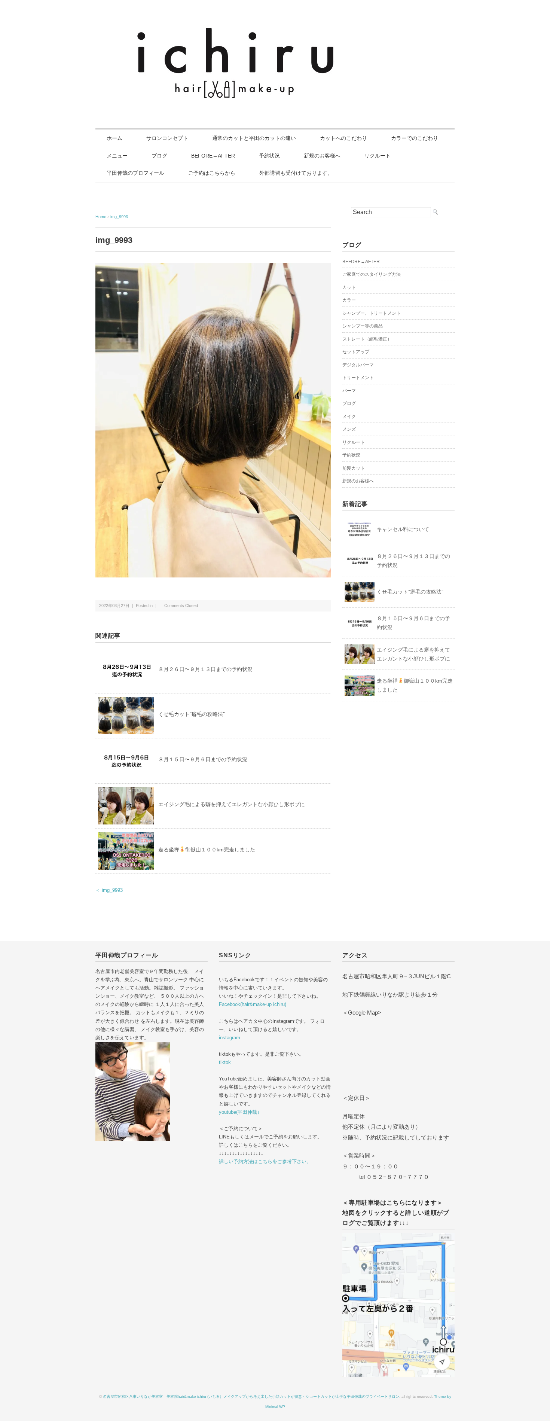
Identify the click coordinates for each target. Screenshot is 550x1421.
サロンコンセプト (167, 138)
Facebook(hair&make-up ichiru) (252, 1004)
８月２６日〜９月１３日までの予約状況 (205, 669)
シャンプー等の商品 (362, 326)
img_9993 (119, 216)
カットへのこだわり (343, 138)
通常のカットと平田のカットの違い (254, 138)
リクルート (377, 156)
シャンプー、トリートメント (371, 313)
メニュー (117, 156)
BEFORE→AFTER (213, 156)
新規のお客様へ (322, 156)
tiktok (225, 1062)
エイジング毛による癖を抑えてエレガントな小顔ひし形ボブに (231, 804)
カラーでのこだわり (414, 138)
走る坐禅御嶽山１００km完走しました (206, 850)
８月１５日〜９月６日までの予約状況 (202, 759)
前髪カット (353, 468)
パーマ (349, 390)
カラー (349, 300)
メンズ (349, 429)
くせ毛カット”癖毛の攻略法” (191, 714)
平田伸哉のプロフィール (135, 173)
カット (349, 287)
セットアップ (355, 351)
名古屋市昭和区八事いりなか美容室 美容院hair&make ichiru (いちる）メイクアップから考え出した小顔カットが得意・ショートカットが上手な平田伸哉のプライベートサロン (251, 1396)
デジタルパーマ (358, 365)
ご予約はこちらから (211, 173)
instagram (229, 1037)
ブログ (159, 156)
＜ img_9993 (109, 890)
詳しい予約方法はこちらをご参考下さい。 (265, 1161)
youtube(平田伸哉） (240, 1112)
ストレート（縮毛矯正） (367, 339)
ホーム (114, 138)
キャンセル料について (403, 529)
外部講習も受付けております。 (296, 173)
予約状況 (269, 156)
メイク (349, 416)
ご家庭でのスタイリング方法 (371, 274)
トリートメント (358, 377)
